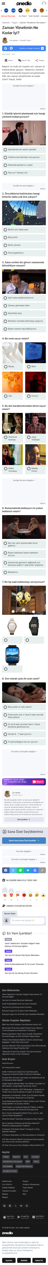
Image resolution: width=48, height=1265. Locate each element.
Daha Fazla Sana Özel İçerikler (22, 840)
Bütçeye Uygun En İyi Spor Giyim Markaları (19, 1011)
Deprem (16, 1157)
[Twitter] (15, 1206)
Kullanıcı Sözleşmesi (31, 1184)
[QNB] (27, 10)
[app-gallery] (38, 1217)
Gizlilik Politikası (8, 1188)
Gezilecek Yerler (10, 1171)
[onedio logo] (22, 1233)
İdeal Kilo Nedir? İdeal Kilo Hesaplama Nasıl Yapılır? (23, 1119)
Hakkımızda (7, 1181)
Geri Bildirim (7, 1184)
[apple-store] (9, 1217)
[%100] (20, 10)
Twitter (6, 1157)
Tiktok (36, 1161)
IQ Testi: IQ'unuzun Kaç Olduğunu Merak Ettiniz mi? (23, 1145)
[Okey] (13, 10)
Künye (25, 1191)
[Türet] (34, 10)
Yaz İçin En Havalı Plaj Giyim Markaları (22, 955)
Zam (26, 1157)
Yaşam (15, 22)
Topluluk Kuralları (9, 1191)
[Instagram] (4, 1206)
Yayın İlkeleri (28, 1188)
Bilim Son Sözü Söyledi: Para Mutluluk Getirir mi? (21, 1024)
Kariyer (26, 1181)
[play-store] (23, 1217)
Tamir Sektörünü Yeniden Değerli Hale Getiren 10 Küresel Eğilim (22, 944)
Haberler (6, 22)
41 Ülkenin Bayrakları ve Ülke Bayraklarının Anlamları (23, 1135)
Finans (8, 939)
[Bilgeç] (41, 10)
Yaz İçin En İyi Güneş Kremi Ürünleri (21, 973)
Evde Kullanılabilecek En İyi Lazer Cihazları (24, 964)
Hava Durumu (7, 1063)
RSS (24, 1194)
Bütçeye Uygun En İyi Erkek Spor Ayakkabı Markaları (23, 1014)
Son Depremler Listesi (11, 1067)
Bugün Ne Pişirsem (24, 1166)
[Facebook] (10, 1206)
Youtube (35, 1157)
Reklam (5, 1194)
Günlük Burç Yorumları (12, 1161)
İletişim (5, 1197)
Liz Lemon (20, 40)
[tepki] (4, 895)
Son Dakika (7, 1166)
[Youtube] (21, 1206)
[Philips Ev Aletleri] (6, 10)
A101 (27, 1161)
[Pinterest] (27, 1206)
